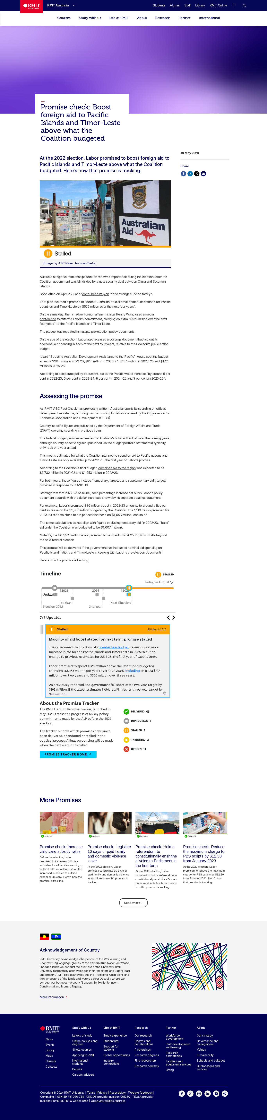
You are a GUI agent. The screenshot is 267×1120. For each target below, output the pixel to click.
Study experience (115, 1035)
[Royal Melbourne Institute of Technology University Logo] (31, 6)
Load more (133, 903)
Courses (64, 18)
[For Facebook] (182, 1093)
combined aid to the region (117, 468)
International (209, 18)
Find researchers (146, 1060)
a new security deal (110, 281)
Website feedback (140, 1092)
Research (162, 18)
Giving (170, 1070)
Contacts (51, 1066)
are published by (85, 426)
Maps (49, 1055)
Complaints (47, 1096)
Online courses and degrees (85, 1042)
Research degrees (147, 1055)
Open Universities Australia (108, 1100)
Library (50, 1050)
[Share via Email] (203, 173)
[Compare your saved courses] (236, 5)
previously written (95, 408)
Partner (184, 18)
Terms (91, 1092)
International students (80, 1062)
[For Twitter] (190, 1093)
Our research (143, 1035)
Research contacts (147, 1066)
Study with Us (81, 1027)
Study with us (90, 18)
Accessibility (118, 1092)
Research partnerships (174, 1054)
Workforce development (174, 1037)
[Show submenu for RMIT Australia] (72, 5)
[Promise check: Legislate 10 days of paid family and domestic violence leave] (110, 825)
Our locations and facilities (208, 1067)
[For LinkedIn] (207, 1093)
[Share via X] (197, 173)
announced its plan (95, 294)
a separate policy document (78, 374)
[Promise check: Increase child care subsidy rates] (62, 825)
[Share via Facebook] (183, 173)
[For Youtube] (216, 1093)
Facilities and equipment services (178, 1063)
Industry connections (111, 1062)
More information (52, 997)
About (142, 18)
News (49, 1039)
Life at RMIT (119, 18)
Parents (77, 1069)
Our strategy (205, 1035)
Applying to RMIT (83, 1055)
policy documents (121, 331)
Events (50, 1044)
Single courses (82, 1049)
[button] (244, 5)
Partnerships (143, 1049)
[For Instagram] (199, 1093)
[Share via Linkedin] (190, 173)
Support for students (111, 1048)
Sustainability (205, 1055)
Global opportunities (117, 1055)
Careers (51, 1061)
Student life (111, 1041)
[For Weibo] (225, 1093)
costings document (122, 339)
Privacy (102, 1092)
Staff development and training (178, 1045)
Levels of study (82, 1035)
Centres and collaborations (144, 1042)
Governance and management (208, 1042)
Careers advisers (83, 1074)
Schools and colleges (211, 1060)
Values (201, 1049)
